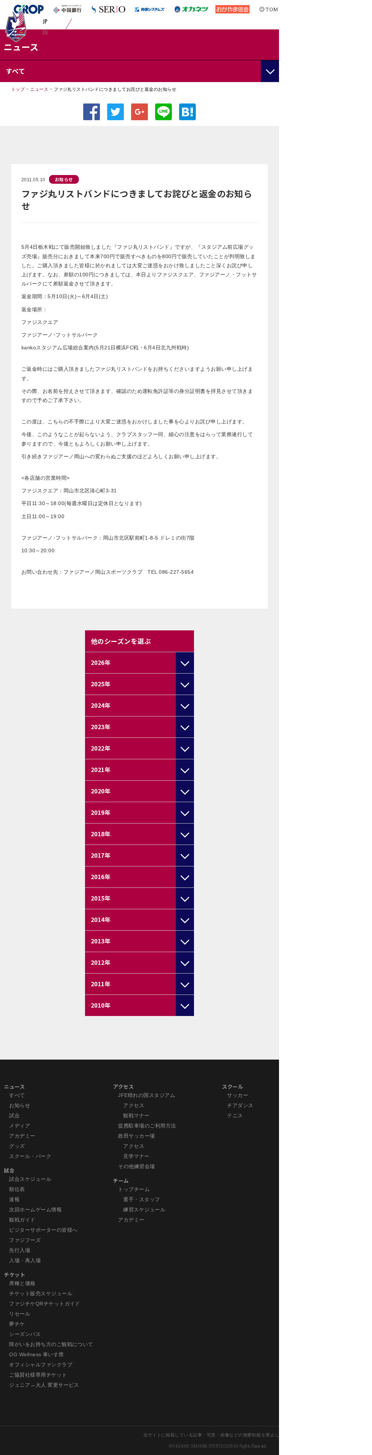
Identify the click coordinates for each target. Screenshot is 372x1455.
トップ (18, 89)
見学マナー (136, 1156)
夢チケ (17, 1324)
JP (45, 21)
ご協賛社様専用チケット (38, 1375)
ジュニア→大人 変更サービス (44, 1385)
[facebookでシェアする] (91, 111)
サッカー (237, 1095)
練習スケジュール (144, 1209)
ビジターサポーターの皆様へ (43, 1230)
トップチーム (134, 1189)
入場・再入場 (25, 1260)
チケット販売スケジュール (40, 1293)
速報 (14, 1199)
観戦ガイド (22, 1220)
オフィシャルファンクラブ (40, 1364)
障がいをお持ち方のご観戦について (51, 1344)
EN (45, 32)
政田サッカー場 (136, 1136)
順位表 (17, 1189)
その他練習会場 (136, 1166)
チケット (14, 1274)
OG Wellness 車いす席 (36, 1354)
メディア (19, 1126)
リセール (19, 1314)
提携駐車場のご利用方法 (147, 1126)
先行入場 (19, 1250)
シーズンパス (25, 1334)
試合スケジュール (30, 1179)
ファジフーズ (25, 1240)
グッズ (17, 1146)
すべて (17, 1095)
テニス (235, 1115)
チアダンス (240, 1105)
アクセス (123, 1086)
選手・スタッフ (141, 1199)
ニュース (39, 89)
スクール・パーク (30, 1156)
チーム (121, 1180)
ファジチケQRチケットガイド (44, 1303)
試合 (14, 1115)
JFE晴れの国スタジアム (146, 1095)
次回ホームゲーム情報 (35, 1209)
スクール (232, 1086)
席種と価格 (22, 1283)
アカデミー (22, 1136)
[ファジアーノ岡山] (16, 26)
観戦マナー (136, 1115)
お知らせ (64, 179)
